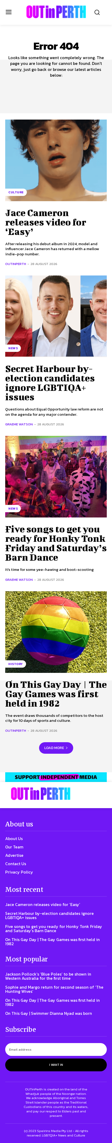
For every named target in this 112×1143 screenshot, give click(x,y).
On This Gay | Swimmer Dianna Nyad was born (48, 1013)
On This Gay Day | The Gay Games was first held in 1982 (56, 693)
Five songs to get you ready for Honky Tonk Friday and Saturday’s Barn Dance (56, 542)
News (13, 348)
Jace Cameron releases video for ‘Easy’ (45, 222)
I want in (56, 1064)
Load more (54, 748)
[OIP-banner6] (56, 777)
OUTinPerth (15, 263)
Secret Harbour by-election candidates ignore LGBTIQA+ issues (50, 382)
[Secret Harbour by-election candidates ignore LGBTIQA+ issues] (56, 316)
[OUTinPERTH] (56, 12)
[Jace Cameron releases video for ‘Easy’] (56, 160)
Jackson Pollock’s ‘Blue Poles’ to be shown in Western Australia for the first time (48, 976)
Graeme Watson (19, 424)
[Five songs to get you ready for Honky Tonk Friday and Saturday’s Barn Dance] (56, 476)
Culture (16, 192)
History (15, 664)
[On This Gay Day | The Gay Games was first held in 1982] (56, 632)
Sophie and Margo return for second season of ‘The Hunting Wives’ (54, 989)
